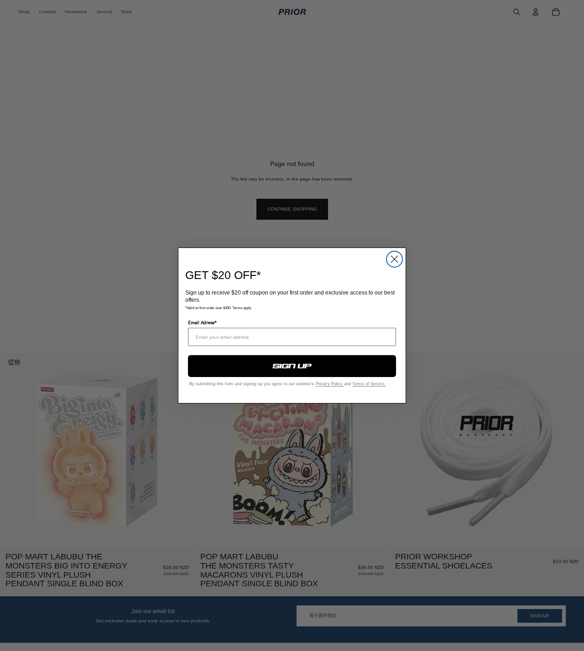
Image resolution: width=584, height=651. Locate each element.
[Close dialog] (394, 259)
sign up (292, 366)
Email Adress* (202, 322)
